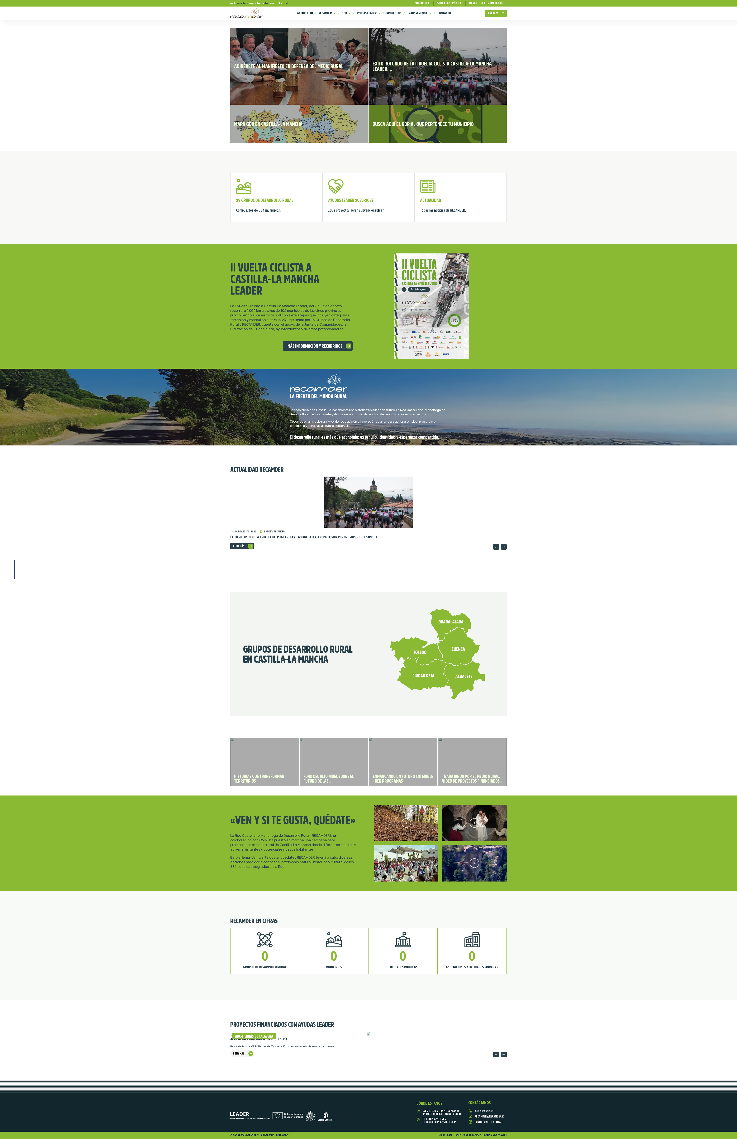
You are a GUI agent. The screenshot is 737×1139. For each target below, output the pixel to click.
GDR (344, 13)
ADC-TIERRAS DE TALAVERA (254, 1036)
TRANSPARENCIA (417, 13)
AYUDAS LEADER (367, 13)
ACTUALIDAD (305, 13)
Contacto (444, 13)
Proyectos (393, 13)
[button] (496, 547)
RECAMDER (325, 13)
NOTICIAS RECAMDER (274, 531)
